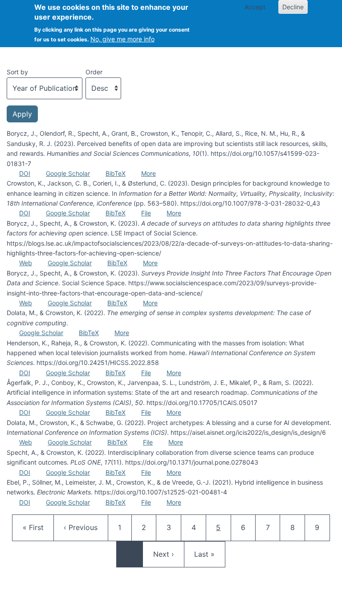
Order (94, 72)
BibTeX (116, 173)
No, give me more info (122, 39)
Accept (254, 7)
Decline (293, 7)
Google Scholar (68, 173)
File (146, 213)
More (148, 173)
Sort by (17, 72)
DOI (24, 173)
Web (25, 263)
